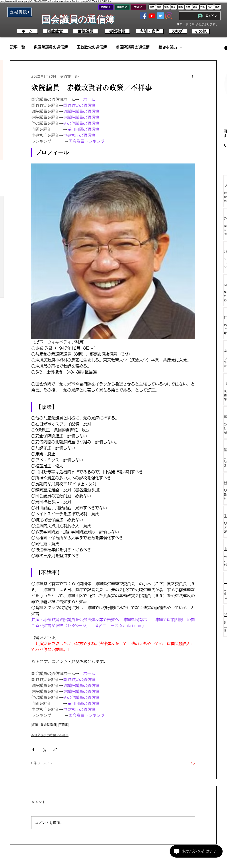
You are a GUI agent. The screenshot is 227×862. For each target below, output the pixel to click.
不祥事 (63, 725)
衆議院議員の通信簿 (51, 47)
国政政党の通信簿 (92, 47)
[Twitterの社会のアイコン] (160, 15)
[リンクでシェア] (55, 749)
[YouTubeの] (152, 15)
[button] (19, 12)
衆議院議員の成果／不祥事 (49, 735)
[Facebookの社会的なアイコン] (143, 15)
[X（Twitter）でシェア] (44, 749)
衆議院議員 (48, 725)
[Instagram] (168, 15)
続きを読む (168, 47)
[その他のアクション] (192, 76)
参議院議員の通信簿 (133, 47)
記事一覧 (17, 47)
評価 (35, 725)
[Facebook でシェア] (33, 749)
